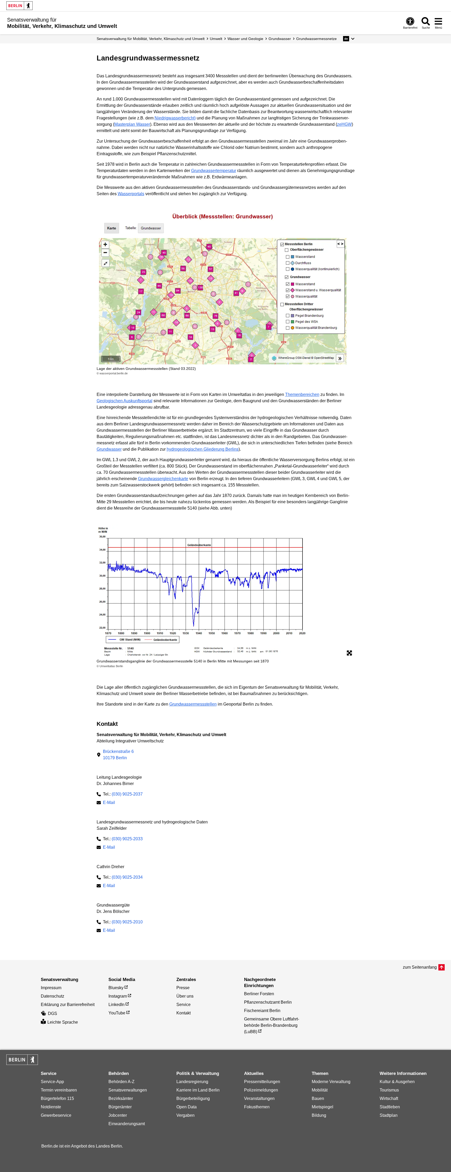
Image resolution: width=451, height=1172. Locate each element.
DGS (52, 1013)
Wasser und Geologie (245, 39)
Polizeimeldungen (261, 1090)
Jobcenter (117, 1115)
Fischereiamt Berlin (262, 1010)
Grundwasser (280, 39)
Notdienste (51, 1107)
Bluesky (115, 987)
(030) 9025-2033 (127, 839)
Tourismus (389, 1090)
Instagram (117, 996)
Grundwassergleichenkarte (163, 478)
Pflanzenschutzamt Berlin (268, 1002)
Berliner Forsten (259, 994)
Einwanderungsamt (126, 1123)
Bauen (318, 1098)
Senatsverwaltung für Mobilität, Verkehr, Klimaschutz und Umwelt (151, 39)
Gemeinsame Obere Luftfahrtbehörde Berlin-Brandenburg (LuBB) (271, 1025)
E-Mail (109, 803)
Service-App (52, 1081)
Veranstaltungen (259, 1098)
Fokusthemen (257, 1107)
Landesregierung (192, 1081)
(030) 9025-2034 (127, 877)
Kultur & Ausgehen (397, 1081)
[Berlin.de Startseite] (19, 5)
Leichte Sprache (62, 1022)
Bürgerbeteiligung (193, 1098)
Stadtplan (389, 1115)
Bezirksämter (120, 1098)
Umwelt (216, 39)
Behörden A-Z (121, 1081)
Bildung (319, 1115)
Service (183, 1004)
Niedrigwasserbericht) (175, 118)
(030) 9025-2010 (127, 922)
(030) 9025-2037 (127, 794)
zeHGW (344, 124)
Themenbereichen (302, 394)
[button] (348, 38)
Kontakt (183, 1013)
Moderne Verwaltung (331, 1081)
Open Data (186, 1107)
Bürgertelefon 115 (57, 1098)
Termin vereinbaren (59, 1090)
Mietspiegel (322, 1107)
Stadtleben (390, 1107)
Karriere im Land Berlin (198, 1090)
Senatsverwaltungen (127, 1090)
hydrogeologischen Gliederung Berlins (203, 449)
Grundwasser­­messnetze (316, 39)
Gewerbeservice (56, 1115)
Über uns (185, 996)
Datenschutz (52, 996)
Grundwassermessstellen (193, 704)
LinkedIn (116, 1004)
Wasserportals (131, 194)
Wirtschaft (389, 1098)
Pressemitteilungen (262, 1081)
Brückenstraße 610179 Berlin (118, 754)
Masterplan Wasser (132, 124)
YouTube (116, 1013)
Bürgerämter (120, 1107)
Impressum (51, 987)
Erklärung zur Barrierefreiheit (68, 1004)
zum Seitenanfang (420, 967)
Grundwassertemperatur (213, 170)
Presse (183, 987)
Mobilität (320, 1090)
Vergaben (185, 1115)
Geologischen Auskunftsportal (124, 401)
